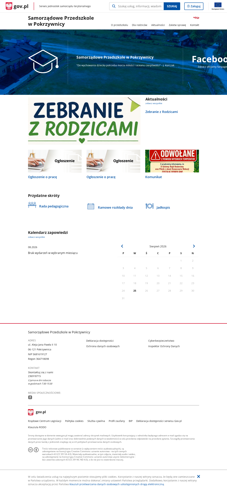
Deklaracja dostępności (100, 340)
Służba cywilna (96, 421)
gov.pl (41, 412)
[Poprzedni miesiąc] (122, 246)
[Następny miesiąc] (193, 246)
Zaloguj (196, 7)
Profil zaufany (117, 421)
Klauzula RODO (37, 427)
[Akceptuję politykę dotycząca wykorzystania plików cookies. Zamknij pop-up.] (199, 476)
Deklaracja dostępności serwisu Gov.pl (159, 421)
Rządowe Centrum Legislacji (44, 421)
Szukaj (172, 6)
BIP (130, 421)
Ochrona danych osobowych (103, 346)
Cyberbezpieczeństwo (161, 340)
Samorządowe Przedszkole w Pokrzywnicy (61, 21)
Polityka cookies (74, 421)
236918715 (34, 376)
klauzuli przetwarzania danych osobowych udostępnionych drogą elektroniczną (117, 484)
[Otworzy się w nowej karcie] (30, 397)
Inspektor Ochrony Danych (164, 346)
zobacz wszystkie (153, 103)
